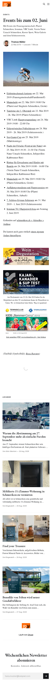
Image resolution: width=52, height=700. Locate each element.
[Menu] (48, 4)
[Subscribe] (46, 676)
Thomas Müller (18, 42)
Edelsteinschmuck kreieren (19, 93)
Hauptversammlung (27, 119)
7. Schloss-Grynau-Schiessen (20, 200)
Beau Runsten (32, 353)
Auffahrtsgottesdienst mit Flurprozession (26, 187)
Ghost (30, 635)
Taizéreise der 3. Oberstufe (19, 110)
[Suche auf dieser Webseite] (44, 4)
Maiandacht (12, 102)
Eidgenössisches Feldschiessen (21, 128)
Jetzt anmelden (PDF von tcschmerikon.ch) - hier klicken (26, 337)
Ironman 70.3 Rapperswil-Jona (21, 208)
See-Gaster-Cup (14, 137)
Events (6, 14)
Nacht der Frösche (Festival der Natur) (25, 145)
